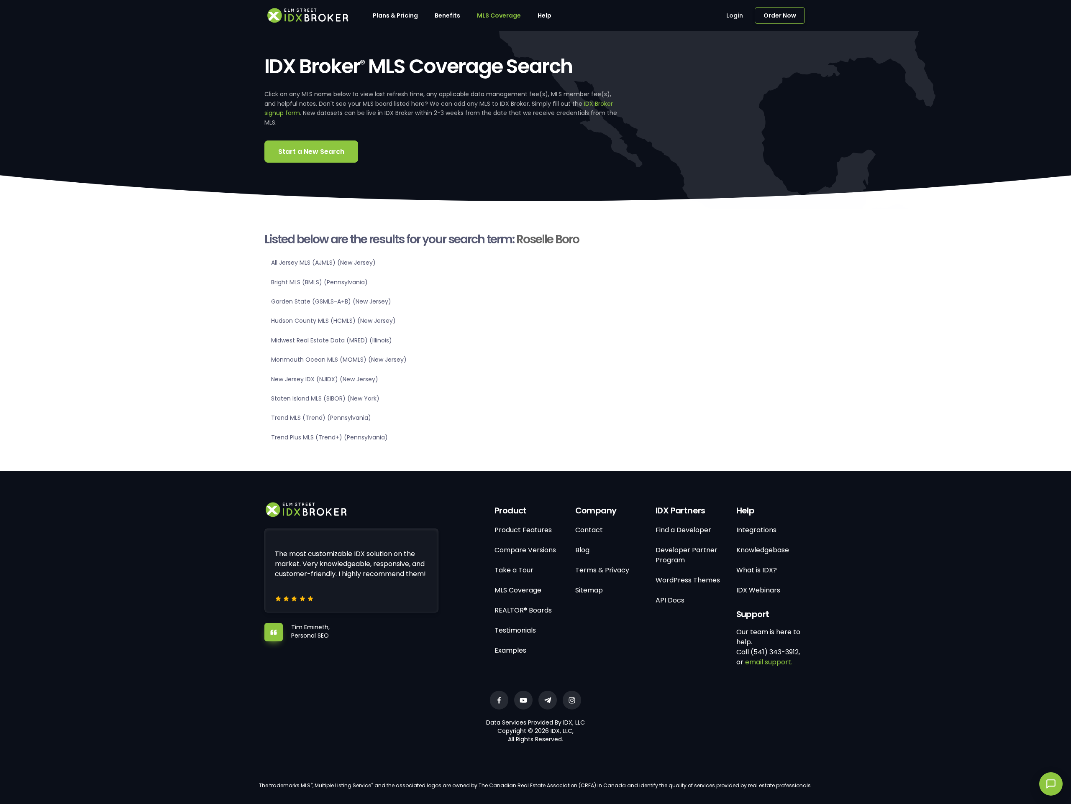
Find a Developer (683, 530)
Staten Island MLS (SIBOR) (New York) (325, 398)
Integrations (756, 530)
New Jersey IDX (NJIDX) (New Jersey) (324, 379)
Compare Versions (525, 550)
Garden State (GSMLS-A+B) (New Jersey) (331, 301)
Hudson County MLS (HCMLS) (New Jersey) (333, 320)
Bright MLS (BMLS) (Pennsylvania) (319, 282)
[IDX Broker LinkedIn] (547, 700)
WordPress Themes (688, 580)
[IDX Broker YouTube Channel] (523, 700)
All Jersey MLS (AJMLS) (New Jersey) (323, 262)
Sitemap (589, 590)
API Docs (670, 600)
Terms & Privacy (602, 570)
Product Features (523, 530)
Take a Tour (514, 570)
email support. (768, 662)
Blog (582, 550)
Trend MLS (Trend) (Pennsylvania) (321, 417)
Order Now (780, 15)
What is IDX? (756, 570)
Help (544, 15)
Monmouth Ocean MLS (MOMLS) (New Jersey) (339, 359)
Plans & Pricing (395, 15)
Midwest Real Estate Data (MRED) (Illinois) (331, 340)
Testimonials (515, 630)
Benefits (447, 15)
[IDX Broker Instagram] (572, 700)
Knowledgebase (762, 550)
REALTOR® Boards (523, 610)
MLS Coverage (499, 15)
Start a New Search (311, 151)
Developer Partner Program (686, 555)
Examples (510, 650)
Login (734, 15)
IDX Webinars (758, 590)
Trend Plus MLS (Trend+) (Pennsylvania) (329, 437)
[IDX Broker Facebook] (499, 700)
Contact (589, 530)
